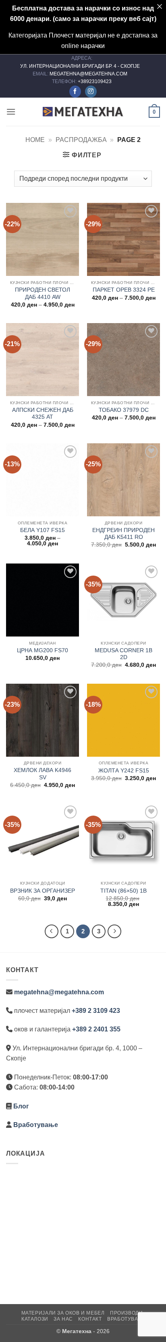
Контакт (90, 1319)
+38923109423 (95, 81)
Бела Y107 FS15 (42, 530)
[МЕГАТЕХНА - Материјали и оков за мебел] (83, 112)
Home (35, 139)
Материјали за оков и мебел (63, 1313)
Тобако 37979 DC (124, 410)
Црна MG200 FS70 (42, 650)
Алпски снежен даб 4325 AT (42, 413)
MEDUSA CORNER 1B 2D (123, 654)
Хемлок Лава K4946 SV (42, 774)
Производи (126, 1313)
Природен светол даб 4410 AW (42, 293)
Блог (21, 1106)
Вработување (35, 1124)
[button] (11, 111)
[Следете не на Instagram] (91, 92)
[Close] (159, 6)
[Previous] (51, 931)
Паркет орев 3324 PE (124, 290)
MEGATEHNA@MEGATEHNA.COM (89, 74)
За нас (63, 1319)
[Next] (114, 931)
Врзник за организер (42, 891)
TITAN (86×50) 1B (123, 891)
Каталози (34, 1319)
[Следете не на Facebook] (75, 92)
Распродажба (81, 139)
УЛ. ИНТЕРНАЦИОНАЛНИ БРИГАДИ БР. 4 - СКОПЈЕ (80, 66)
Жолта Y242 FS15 (123, 771)
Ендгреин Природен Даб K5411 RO (123, 534)
